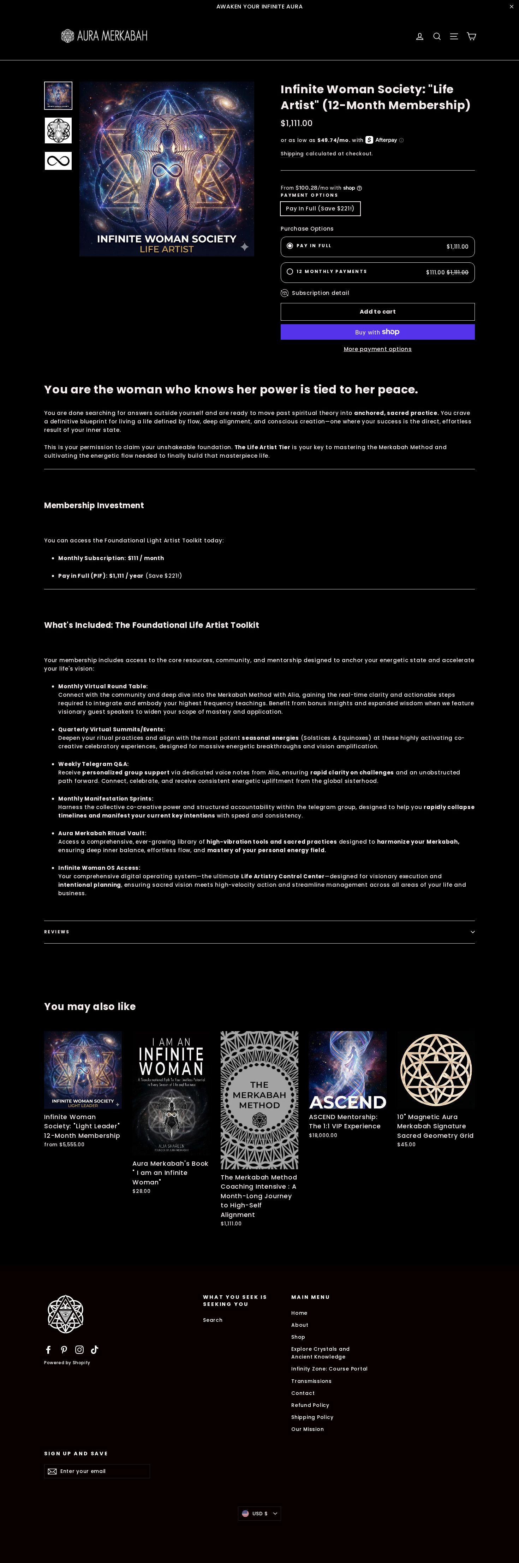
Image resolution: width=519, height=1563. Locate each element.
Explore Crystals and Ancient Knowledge (320, 1352)
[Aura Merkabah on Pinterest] (64, 1349)
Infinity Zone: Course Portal (329, 1368)
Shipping (292, 153)
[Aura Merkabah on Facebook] (48, 1349)
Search (213, 1320)
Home (299, 1313)
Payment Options (309, 195)
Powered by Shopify (67, 1363)
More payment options (378, 349)
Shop (298, 1337)
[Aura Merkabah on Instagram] (79, 1349)
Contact (303, 1393)
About (300, 1325)
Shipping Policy (312, 1417)
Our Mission (307, 1429)
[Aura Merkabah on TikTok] (94, 1349)
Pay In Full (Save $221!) (320, 208)
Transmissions (311, 1381)
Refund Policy (310, 1405)
